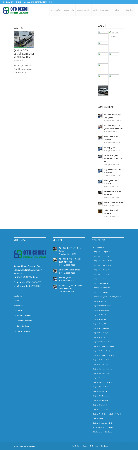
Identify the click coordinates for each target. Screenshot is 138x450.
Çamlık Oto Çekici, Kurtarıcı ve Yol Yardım (24, 54)
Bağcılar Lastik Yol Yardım (102, 382)
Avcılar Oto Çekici (24, 315)
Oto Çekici (18, 310)
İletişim (16, 300)
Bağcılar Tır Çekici (99, 414)
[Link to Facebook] (114, 446)
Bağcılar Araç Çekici (100, 337)
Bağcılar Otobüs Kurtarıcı (102, 387)
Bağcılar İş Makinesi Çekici (102, 423)
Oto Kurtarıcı (97, 432)
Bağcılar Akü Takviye (100, 333)
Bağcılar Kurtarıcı (99, 378)
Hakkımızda (18, 305)
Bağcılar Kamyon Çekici (101, 373)
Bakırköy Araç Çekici (100, 283)
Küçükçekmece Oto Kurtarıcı (103, 427)
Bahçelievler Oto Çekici (101, 270)
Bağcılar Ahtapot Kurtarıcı (102, 324)
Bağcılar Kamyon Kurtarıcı (102, 369)
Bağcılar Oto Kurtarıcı (100, 400)
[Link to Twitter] (122, 446)
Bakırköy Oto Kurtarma (101, 288)
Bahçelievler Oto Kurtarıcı (102, 265)
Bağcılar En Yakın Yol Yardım (103, 355)
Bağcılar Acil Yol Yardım (101, 315)
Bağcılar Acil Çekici (99, 319)
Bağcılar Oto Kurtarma (101, 396)
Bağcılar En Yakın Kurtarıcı (102, 342)
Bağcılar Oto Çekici (24, 320)
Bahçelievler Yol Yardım (102, 274)
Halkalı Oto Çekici (24, 331)
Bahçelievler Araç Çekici (102, 252)
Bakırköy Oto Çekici (100, 297)
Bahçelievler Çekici (100, 279)
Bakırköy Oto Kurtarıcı (101, 292)
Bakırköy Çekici (23, 326)
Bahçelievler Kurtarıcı (101, 256)
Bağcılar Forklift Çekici (101, 364)
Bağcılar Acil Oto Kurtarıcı (102, 306)
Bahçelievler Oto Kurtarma (103, 261)
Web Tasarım (31, 446)
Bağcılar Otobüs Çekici (101, 391)
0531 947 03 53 (30, 276)
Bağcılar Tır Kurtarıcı (100, 409)
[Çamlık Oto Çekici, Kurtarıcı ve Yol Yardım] (24, 39)
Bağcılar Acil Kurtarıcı (100, 301)
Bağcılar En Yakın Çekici (101, 360)
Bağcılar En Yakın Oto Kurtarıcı (104, 346)
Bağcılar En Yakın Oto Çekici (103, 351)
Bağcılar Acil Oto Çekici (101, 310)
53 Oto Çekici (20, 446)
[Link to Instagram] (118, 446)
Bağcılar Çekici (98, 418)
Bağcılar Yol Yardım (115, 414)
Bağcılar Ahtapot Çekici (101, 328)
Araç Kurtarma (98, 247)
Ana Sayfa (18, 296)
